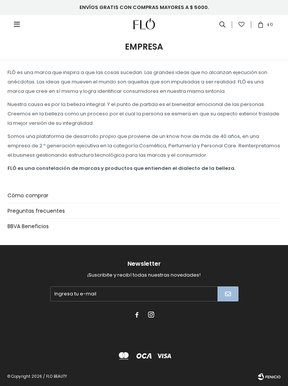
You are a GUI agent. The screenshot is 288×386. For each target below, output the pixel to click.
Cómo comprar (28, 195)
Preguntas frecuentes (36, 211)
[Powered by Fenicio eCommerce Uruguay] (269, 376)
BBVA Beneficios (28, 226)
